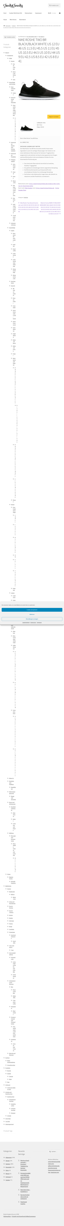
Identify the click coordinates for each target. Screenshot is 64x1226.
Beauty (7, 52)
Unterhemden (14, 976)
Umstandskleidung (12, 953)
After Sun (14, 632)
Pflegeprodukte (13, 160)
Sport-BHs (14, 942)
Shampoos (14, 199)
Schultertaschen (13, 1109)
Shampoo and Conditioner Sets (14, 190)
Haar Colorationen (13, 88)
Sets (14, 79)
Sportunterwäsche (13, 936)
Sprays (15, 564)
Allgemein (9, 1157)
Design (8, 1160)
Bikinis (12, 894)
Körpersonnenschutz (15, 762)
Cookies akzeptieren (32, 610)
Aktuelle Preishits (13, 882)
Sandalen (11, 929)
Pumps (11, 923)
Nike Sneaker (28, 188)
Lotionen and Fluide (14, 827)
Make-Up (11, 778)
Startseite (7, 25)
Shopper (13, 1113)
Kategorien (10, 55)
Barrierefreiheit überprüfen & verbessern (25, 1196)
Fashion (14, 25)
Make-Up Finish (14, 348)
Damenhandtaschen (12, 1100)
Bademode (12, 891)
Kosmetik (8, 1167)
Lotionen (15, 529)
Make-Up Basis (14, 341)
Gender (9, 1073)
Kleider (11, 918)
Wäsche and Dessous (12, 1054)
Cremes (15, 518)
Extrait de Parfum (14, 74)
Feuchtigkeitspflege (14, 510)
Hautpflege (12, 227)
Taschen (7, 1121)
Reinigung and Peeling (14, 362)
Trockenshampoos (14, 218)
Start (5, 13)
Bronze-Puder (14, 300)
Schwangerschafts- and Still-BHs (14, 967)
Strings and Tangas (14, 1047)
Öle (15, 556)
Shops (8, 874)
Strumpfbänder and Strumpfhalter (14, 1031)
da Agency (41, 36)
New (8, 1082)
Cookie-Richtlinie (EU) (15, 13)
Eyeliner (14, 245)
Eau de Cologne (14, 66)
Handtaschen (10, 1096)
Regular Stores (11, 877)
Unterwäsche (13, 958)
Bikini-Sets (14, 898)
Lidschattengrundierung (14, 263)
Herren (12, 61)
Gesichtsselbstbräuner (15, 665)
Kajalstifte (14, 249)
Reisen (8, 1173)
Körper (12, 504)
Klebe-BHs (14, 996)
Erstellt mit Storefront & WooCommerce (24, 1216)
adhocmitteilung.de (53, 1166)
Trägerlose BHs (14, 1002)
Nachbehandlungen (13, 808)
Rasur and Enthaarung (12, 803)
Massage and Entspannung (13, 838)
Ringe (10, 926)
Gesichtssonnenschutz (15, 731)
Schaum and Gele (15, 488)
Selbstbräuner (14, 647)
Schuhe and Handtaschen (8, 1093)
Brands (9, 1070)
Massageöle (15, 864)
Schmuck (7, 1085)
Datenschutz (33, 622)
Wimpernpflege (14, 270)
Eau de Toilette (11, 911)
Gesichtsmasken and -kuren (14, 314)
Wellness (11, 833)
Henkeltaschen (13, 1104)
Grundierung (14, 329)
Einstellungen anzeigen (32, 619)
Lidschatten (14, 255)
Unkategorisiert (9, 1124)
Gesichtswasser (14, 323)
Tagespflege (15, 578)
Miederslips (14, 1012)
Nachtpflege (15, 545)
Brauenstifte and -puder (14, 237)
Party (7, 1170)
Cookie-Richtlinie (26, 622)
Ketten (11, 915)
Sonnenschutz (14, 711)
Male (10, 1079)
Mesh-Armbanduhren (11, 1061)
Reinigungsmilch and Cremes (15, 460)
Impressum (39, 622)
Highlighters (14, 335)
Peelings (14, 589)
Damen (9, 889)
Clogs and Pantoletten (12, 902)
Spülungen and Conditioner (14, 208)
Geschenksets (13, 282)
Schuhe (9, 1116)
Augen (12, 230)
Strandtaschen (11, 1065)
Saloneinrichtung (13, 224)
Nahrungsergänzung (12, 792)
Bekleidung (8, 886)
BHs (12, 987)
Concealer (14, 306)
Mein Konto (13, 19)
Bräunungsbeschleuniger (14, 639)
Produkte (7, 1068)
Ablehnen (32, 614)
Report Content (53, 116)
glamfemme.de (52, 1168)
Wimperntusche (14, 276)
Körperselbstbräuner (15, 695)
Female (11, 1076)
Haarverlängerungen (15, 128)
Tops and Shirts (11, 946)
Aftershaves (14, 814)
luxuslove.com (55, 1172)
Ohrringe (11, 921)
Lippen (12, 593)
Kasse (5, 19)
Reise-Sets (14, 181)
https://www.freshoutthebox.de (45, 188)
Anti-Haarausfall (14, 166)
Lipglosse (14, 596)
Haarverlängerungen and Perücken (14, 110)
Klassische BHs (14, 991)
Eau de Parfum (11, 907)
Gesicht (13, 286)
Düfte (10, 58)
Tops (12, 950)
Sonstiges (8, 1118)
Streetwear (12, 932)
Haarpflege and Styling (12, 83)
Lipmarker (14, 601)
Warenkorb (22, 19)
